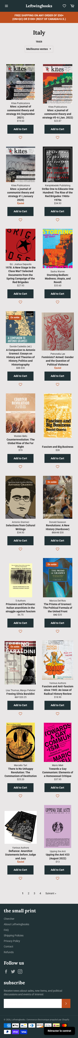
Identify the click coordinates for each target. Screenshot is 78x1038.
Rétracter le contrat (59, 1030)
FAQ (6, 929)
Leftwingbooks (39, 5)
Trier (39, 41)
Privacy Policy (12, 940)
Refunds (9, 952)
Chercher (9, 918)
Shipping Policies (13, 935)
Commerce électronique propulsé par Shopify (48, 1019)
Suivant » (50, 893)
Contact (8, 946)
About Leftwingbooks (16, 924)
